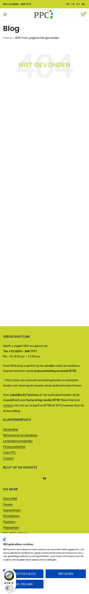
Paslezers (9, 521)
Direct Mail (10, 498)
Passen (8, 504)
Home (7, 37)
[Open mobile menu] (5, 14)
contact (8, 405)
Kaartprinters (12, 510)
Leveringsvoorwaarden (18, 441)
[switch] (9, 588)
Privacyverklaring (14, 446)
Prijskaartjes (11, 527)
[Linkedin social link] (44, 478)
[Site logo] (43, 14)
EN (78, 4)
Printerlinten (11, 516)
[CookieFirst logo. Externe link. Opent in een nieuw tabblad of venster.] (4, 540)
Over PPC (9, 452)
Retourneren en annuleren (20, 435)
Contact (8, 458)
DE (67, 4)
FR (72, 4)
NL (83, 4)
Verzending (10, 429)
